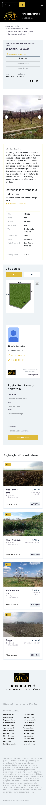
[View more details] (14, 274)
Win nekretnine (28, 728)
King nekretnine (8, 736)
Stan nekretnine (8, 730)
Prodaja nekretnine (9, 744)
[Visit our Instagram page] (16, 686)
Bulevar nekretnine (29, 720)
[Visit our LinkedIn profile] (29, 686)
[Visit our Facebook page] (12, 686)
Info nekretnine (28, 717)
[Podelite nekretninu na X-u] (37, 81)
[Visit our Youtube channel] (21, 686)
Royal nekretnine (9, 720)
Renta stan (7, 741)
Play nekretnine (8, 733)
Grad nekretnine (8, 714)
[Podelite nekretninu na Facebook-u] (32, 81)
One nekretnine (28, 738)
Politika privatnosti (14, 689)
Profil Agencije (33, 375)
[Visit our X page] (25, 686)
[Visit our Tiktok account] (34, 686)
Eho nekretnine (28, 725)
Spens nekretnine (9, 728)
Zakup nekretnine (29, 741)
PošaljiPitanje (23, 437)
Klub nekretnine (8, 725)
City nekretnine (28, 714)
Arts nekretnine (8, 738)
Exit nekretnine (28, 730)
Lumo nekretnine (29, 744)
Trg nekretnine (28, 736)
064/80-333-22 (27, 18)
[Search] (22, 4)
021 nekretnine (8, 717)
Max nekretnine (28, 733)
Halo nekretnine (28, 722)
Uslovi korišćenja (32, 689)
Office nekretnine (9, 722)
